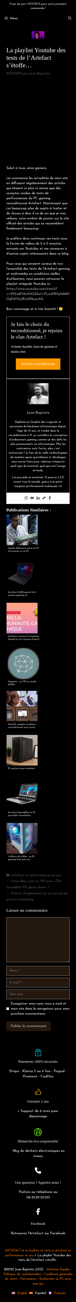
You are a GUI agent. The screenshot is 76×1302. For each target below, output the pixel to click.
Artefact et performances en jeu (36, 875)
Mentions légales (58, 1269)
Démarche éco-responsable (38, 1141)
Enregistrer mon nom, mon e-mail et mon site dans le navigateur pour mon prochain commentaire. (40, 1009)
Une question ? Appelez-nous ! (38, 1183)
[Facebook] (50, 498)
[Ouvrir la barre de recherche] (70, 18)
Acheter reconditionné (38, 364)
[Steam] (44, 498)
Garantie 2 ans (38, 1101)
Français (60, 1293)
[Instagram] (26, 498)
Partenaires (28, 1279)
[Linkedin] (38, 498)
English (22, 1293)
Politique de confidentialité (22, 1274)
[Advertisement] (38, 121)
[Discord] (32, 498)
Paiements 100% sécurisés (38, 1062)
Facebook (38, 1224)
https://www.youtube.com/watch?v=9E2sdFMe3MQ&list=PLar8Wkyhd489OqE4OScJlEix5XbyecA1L (37, 294)
